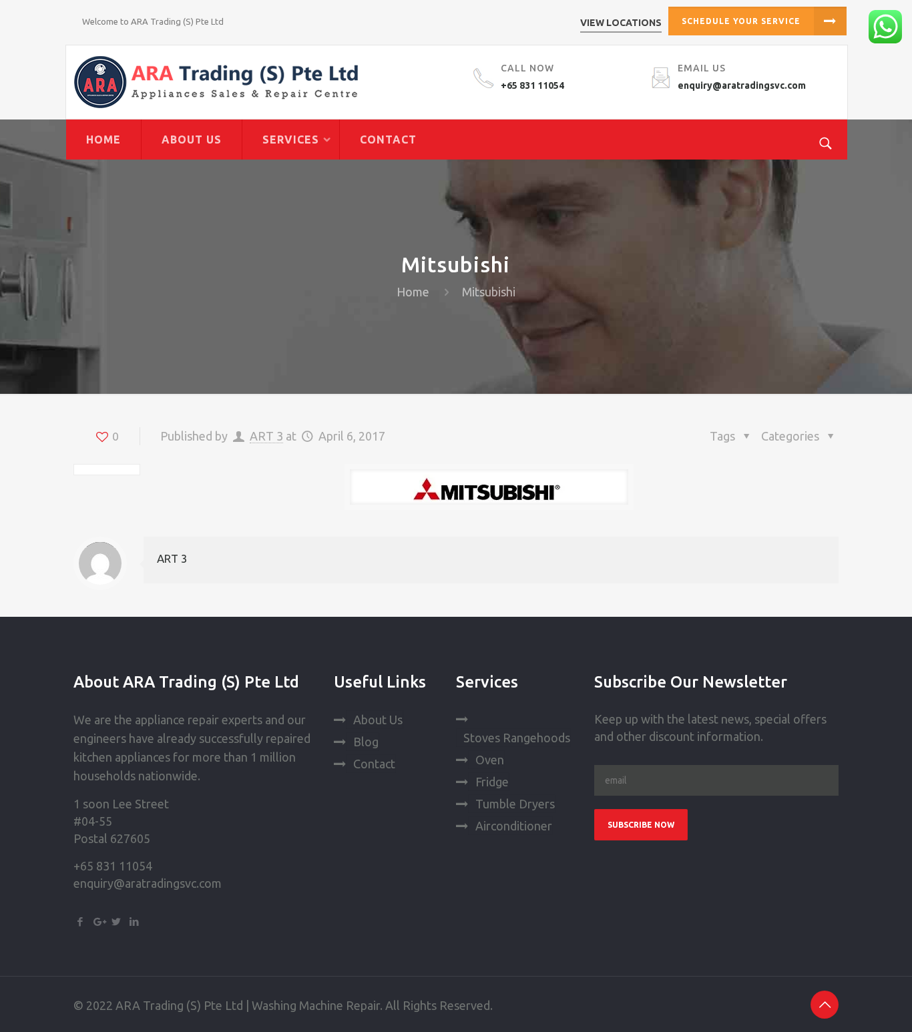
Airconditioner (513, 825)
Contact (374, 763)
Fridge (492, 781)
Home (413, 291)
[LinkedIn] (135, 921)
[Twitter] (116, 921)
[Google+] (98, 921)
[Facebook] (80, 921)
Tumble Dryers (515, 803)
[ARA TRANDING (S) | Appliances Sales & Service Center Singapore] (263, 82)
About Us (378, 719)
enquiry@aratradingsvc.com (742, 85)
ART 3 (266, 436)
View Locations (621, 22)
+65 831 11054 (532, 85)
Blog (366, 741)
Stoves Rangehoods (516, 737)
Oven (489, 759)
